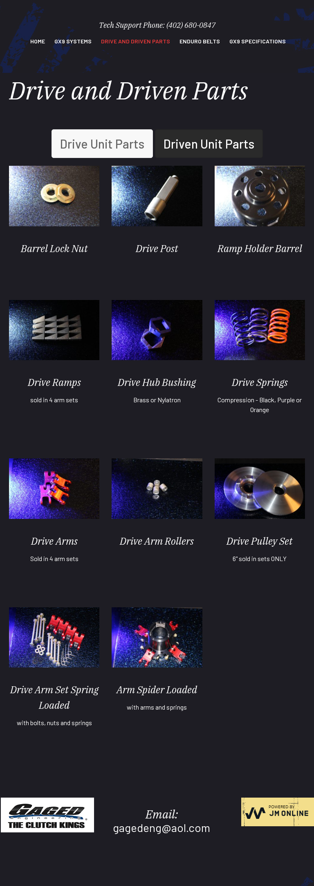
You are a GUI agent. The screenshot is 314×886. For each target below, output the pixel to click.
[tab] (102, 143)
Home (37, 41)
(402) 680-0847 (190, 25)
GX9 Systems (73, 41)
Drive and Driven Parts (135, 41)
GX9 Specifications (257, 41)
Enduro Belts (199, 41)
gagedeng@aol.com (161, 827)
